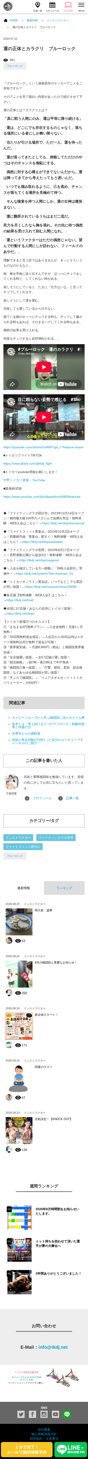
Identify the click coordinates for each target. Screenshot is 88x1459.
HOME (14, 20)
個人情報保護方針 (44, 1434)
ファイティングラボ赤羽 (56, 837)
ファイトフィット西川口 (23, 846)
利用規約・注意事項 (44, 1438)
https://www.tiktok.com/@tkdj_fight (27, 463)
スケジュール (52, 11)
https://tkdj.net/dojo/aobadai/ (42, 542)
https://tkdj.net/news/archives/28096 (51, 587)
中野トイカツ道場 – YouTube (24, 480)
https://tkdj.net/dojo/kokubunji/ (63, 523)
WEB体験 (68, 11)
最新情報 (32, 20)
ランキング (64, 888)
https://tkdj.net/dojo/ (21, 613)
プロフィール (42, 798)
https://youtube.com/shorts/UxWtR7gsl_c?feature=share (43, 447)
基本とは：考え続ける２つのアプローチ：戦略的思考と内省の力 (48, 725)
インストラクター (57, 20)
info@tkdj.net (53, 1347)
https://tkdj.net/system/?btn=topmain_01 (44, 573)
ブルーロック (15, 66)
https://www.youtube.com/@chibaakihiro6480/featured (41, 496)
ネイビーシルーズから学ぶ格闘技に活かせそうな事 (48, 717)
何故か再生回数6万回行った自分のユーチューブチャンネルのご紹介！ (47, 741)
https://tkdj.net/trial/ (20, 600)
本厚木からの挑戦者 (26, 733)
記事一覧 (72, 798)
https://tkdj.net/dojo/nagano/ (39, 560)
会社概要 (44, 1429)
